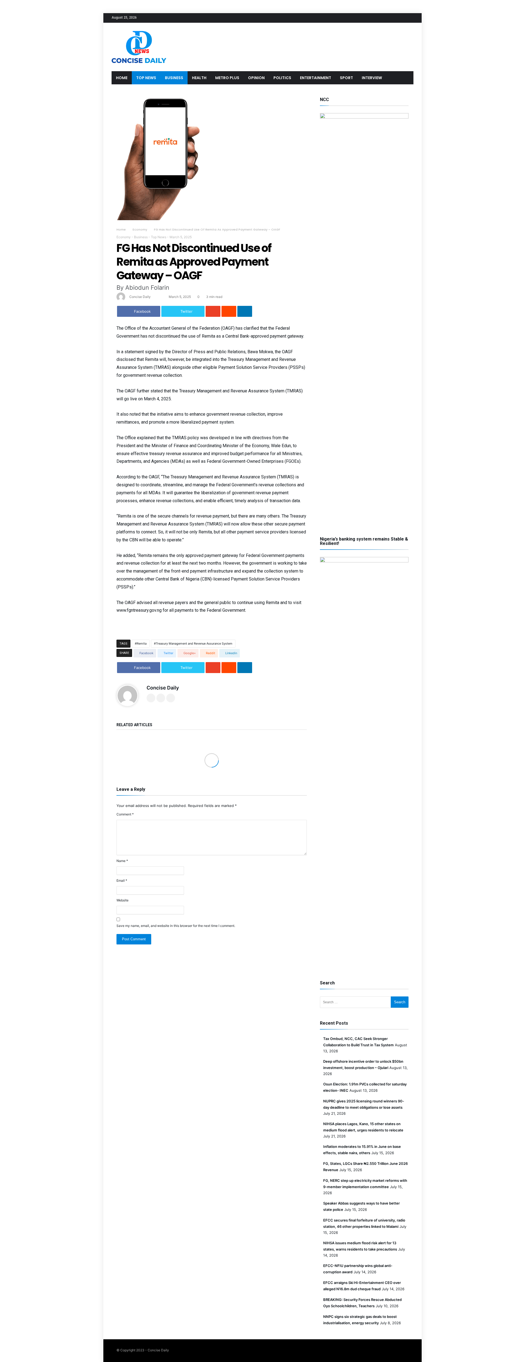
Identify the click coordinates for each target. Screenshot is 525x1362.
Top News (158, 237)
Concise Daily (140, 297)
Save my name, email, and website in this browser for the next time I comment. (175, 926)
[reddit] (228, 311)
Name (122, 861)
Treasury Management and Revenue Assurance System (194, 643)
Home (121, 229)
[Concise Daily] (139, 30)
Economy (140, 229)
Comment (125, 814)
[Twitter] (388, 18)
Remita (142, 643)
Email (121, 880)
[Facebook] (378, 18)
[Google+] (399, 18)
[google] (213, 311)
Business (141, 237)
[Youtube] (409, 18)
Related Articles (134, 725)
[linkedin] (244, 311)
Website (122, 900)
